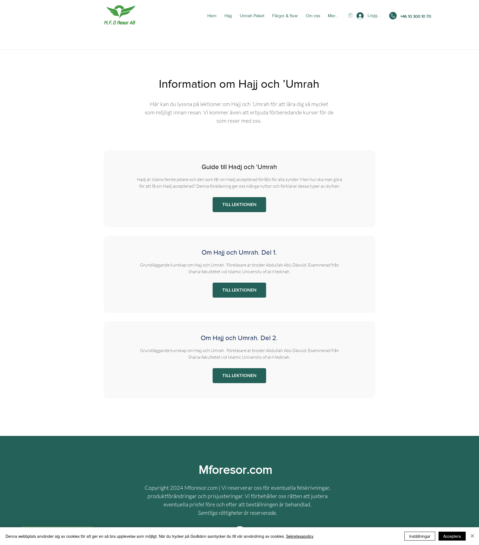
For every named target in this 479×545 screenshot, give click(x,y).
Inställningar (419, 536)
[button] (350, 15)
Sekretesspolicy (300, 536)
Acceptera (452, 536)
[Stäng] (472, 536)
